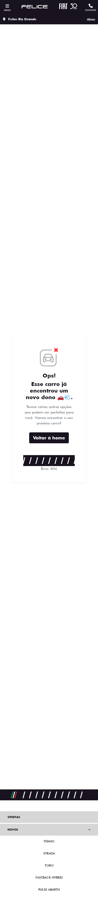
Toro (49, 865)
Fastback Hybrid (49, 877)
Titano (49, 841)
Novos (13, 829)
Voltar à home (49, 438)
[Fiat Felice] (35, 7)
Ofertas (14, 817)
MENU (7, 10)
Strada (49, 853)
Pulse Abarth (49, 889)
